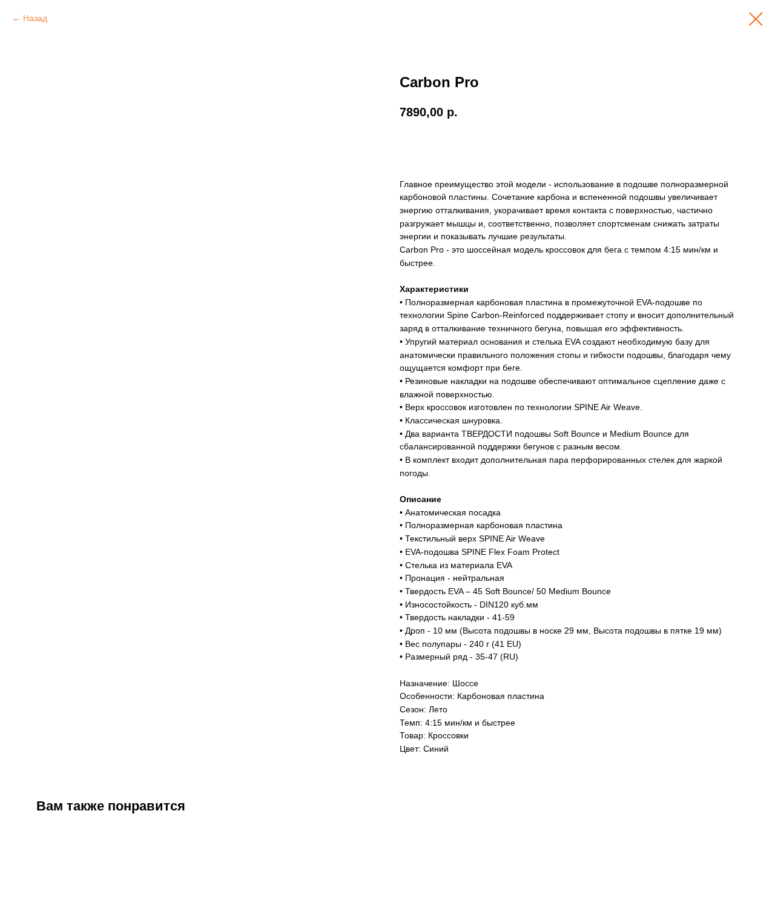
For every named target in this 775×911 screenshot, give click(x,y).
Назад (35, 18)
